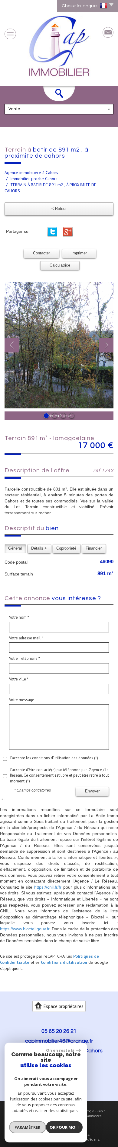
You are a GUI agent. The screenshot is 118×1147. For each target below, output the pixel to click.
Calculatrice (60, 265)
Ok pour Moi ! (64, 1127)
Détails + (39, 548)
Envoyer (92, 791)
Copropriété (66, 548)
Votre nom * (19, 617)
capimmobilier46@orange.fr (59, 1041)
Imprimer (79, 253)
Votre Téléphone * (24, 658)
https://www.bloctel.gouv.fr (24, 928)
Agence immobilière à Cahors (31, 172)
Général (15, 548)
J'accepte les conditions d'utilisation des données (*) (54, 758)
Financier (94, 548)
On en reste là (60, 1050)
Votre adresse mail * (26, 638)
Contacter (41, 253)
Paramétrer (27, 1127)
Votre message (21, 699)
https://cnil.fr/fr (47, 887)
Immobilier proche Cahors (33, 178)
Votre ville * (18, 679)
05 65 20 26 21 (59, 1031)
